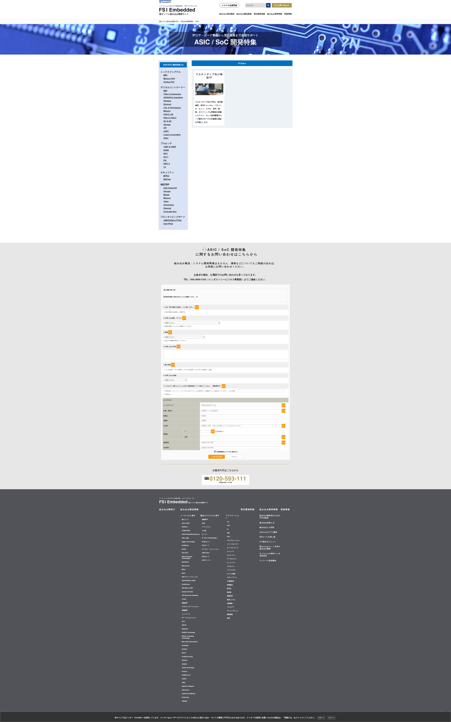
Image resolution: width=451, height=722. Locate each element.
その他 (232, 391)
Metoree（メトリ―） (173, 391)
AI (227, 529)
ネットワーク (231, 562)
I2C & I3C (167, 121)
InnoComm (185, 697)
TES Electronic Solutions (190, 595)
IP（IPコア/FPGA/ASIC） (210, 538)
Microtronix (185, 566)
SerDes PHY (169, 82)
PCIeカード (205, 545)
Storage (167, 124)
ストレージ (230, 551)
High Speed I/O (170, 188)
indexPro (200, 391)
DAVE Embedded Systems (191, 534)
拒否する (331, 718)
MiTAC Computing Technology (188, 637)
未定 (210, 370)
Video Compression (172, 94)
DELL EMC (185, 538)
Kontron (184, 671)
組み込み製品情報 (244, 13)
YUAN (184, 599)
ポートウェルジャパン (189, 618)
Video (166, 201)
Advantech (185, 690)
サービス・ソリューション (210, 549)
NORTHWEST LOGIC (189, 581)
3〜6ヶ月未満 (189, 370)
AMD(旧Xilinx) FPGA (172, 220)
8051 (165, 153)
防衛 (228, 618)
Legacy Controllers (172, 134)
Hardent (184, 649)
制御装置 (230, 614)
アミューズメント (232, 611)
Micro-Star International (190, 642)
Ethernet (167, 104)
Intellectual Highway (188, 694)
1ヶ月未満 (169, 370)
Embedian (185, 645)
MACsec (167, 179)
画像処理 (230, 596)
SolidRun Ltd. (186, 675)
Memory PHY (169, 78)
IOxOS (184, 549)
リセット (234, 457)
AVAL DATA (186, 523)
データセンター (232, 559)
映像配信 (230, 585)
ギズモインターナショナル (190, 606)
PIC (165, 160)
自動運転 (230, 603)
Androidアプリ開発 (268, 532)
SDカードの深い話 (268, 537)
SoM (203, 523)
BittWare (185, 527)
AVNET (184, 679)
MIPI (165, 75)
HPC (228, 537)
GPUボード (205, 557)
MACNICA (185, 562)
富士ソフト (185, 519)
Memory (167, 111)
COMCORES (186, 531)
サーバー (205, 534)
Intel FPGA (168, 223)
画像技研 (184, 603)
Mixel (183, 569)
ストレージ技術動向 (268, 560)
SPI (165, 127)
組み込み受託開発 (226, 13)
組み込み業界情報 (274, 13)
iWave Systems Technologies (187, 557)
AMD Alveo (205, 553)
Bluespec (185, 629)
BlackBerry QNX (187, 588)
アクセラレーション (233, 540)
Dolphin (184, 664)
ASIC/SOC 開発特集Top (173, 64)
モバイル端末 (231, 574)
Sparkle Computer (188, 686)
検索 (268, 5)
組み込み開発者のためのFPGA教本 (270, 516)
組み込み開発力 (167, 509)
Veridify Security (187, 657)
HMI (228, 533)
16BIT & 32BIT (169, 146)
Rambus (184, 660)
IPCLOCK (185, 553)
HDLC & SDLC (170, 117)
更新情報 (288, 13)
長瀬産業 (184, 610)
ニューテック (186, 614)
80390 (166, 150)
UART (166, 131)
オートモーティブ (232, 548)
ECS (183, 621)
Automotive (168, 204)
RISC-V (166, 163)
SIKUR (184, 625)
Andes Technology (188, 668)
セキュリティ (231, 555)
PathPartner (186, 584)
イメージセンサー (232, 544)
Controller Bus (170, 211)
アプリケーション (232, 516)
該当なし (168, 394)
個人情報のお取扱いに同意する (176, 312)
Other (165, 138)
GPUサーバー (206, 560)
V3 (164, 167)
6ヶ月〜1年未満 (201, 370)
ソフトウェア (206, 527)
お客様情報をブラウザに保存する (226, 452)
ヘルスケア (230, 607)
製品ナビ (209, 391)
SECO (184, 653)
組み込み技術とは (267, 522)
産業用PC (205, 519)
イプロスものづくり (188, 391)
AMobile (184, 701)
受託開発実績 (259, 13)
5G (228, 522)
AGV (228, 525)
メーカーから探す (188, 515)
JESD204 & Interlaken (173, 97)
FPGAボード (206, 542)
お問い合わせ (283, 5)
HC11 (165, 157)
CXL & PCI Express (172, 107)
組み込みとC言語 (267, 527)
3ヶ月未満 (178, 370)
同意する (321, 718)
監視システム (231, 600)
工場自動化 (230, 581)
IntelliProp (185, 545)
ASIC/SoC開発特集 (187, 21)
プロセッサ (230, 566)
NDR (183, 573)
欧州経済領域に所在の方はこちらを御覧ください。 (180, 297)
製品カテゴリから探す (209, 515)
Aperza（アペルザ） (220, 391)
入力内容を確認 (216, 457)
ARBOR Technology (188, 632)
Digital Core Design (188, 542)
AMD (183, 683)
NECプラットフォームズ (190, 577)
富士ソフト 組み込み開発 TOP (168, 21)
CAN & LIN (168, 114)
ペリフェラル (231, 570)
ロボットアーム (232, 577)
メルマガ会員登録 (229, 5)
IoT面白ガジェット (268, 541)
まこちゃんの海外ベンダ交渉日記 (270, 554)
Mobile (166, 194)
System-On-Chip (187, 592)
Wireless (167, 100)
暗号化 (166, 175)
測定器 (229, 592)
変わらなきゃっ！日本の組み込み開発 (270, 547)
